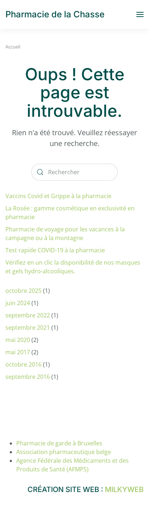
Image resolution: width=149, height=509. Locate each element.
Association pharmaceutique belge (63, 452)
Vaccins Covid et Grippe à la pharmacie (58, 196)
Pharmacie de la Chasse (55, 14)
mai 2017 (17, 352)
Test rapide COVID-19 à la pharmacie (55, 250)
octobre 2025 (23, 291)
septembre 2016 (27, 377)
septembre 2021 (27, 328)
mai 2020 (17, 340)
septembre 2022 (27, 315)
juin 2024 (17, 303)
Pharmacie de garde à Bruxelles (59, 443)
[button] (140, 14)
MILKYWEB (124, 489)
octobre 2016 (23, 364)
